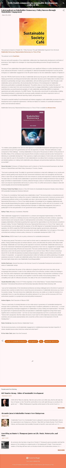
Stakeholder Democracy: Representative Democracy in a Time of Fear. (21, 52)
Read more (61, 408)
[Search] (64, 3)
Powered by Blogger (34, 458)
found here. (16, 56)
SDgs (41, 341)
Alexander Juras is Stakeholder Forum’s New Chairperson (22, 413)
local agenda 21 (33, 341)
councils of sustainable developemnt (16, 341)
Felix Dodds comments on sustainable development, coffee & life (33, 4)
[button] (64, 10)
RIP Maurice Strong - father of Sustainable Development (22, 393)
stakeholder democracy (51, 341)
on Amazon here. (51, 107)
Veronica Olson (37, 461)
